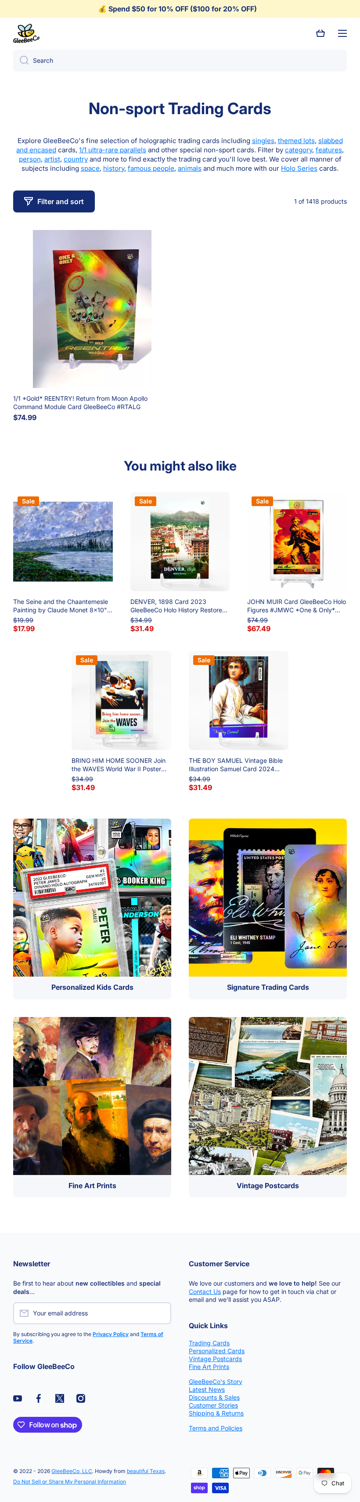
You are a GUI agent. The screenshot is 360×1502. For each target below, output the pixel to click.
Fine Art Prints (209, 1366)
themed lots (296, 141)
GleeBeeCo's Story (215, 1381)
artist (52, 159)
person (30, 159)
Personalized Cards (217, 1351)
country (76, 159)
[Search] (21, 61)
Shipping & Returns (216, 1413)
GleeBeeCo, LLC (71, 1471)
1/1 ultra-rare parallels (112, 150)
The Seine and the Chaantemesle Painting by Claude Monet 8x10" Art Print (60, 606)
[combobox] (180, 61)
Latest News (207, 1389)
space (90, 168)
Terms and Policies (215, 1428)
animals (190, 168)
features (329, 150)
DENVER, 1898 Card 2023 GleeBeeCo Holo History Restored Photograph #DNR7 (178, 606)
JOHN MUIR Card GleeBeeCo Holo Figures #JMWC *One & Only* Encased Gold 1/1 (296, 606)
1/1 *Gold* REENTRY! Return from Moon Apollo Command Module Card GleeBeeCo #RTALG (80, 402)
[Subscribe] (160, 1313)
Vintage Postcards (215, 1358)
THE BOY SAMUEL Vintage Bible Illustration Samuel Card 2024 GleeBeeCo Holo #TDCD (236, 765)
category (298, 150)
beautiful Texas (146, 1471)
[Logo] (26, 33)
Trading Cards (209, 1343)
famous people (151, 168)
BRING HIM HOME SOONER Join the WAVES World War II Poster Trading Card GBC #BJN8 (119, 765)
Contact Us (205, 1291)
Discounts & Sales (214, 1397)
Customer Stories (213, 1405)
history (113, 168)
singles (263, 141)
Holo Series (299, 168)
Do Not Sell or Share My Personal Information (69, 1481)
